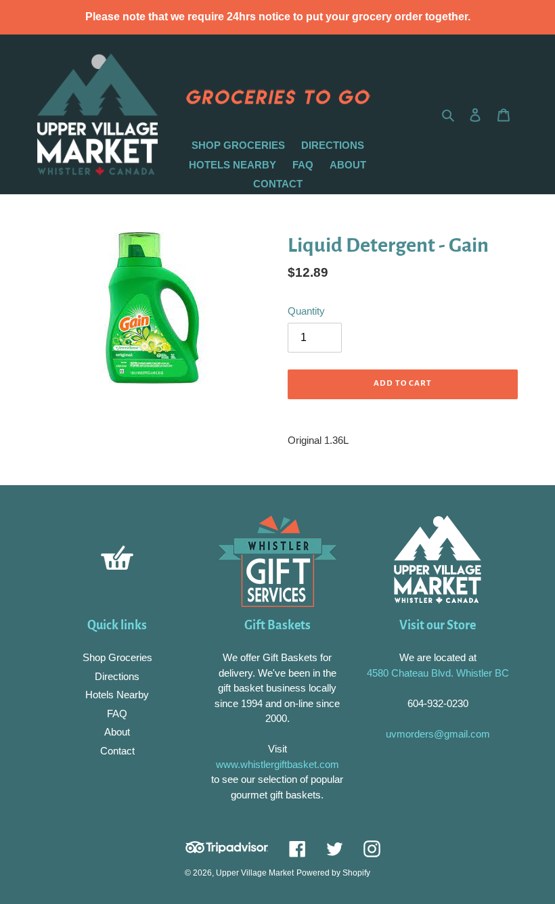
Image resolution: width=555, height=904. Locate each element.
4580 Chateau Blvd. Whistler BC (438, 673)
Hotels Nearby (117, 694)
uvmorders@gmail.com (438, 734)
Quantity (306, 311)
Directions (117, 676)
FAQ (117, 713)
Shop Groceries (117, 657)
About (117, 732)
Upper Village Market (255, 873)
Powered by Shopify (333, 873)
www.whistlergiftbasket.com (277, 764)
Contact (117, 750)
